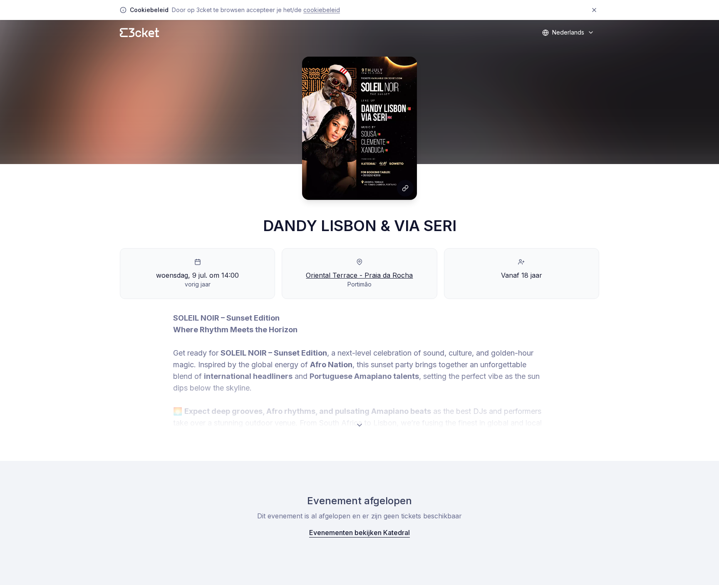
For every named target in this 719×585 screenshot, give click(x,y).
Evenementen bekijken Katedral (359, 532)
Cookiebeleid (321, 9)
